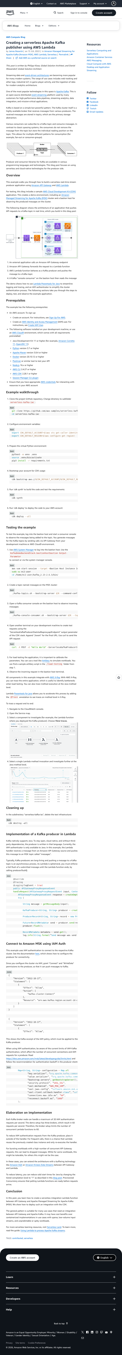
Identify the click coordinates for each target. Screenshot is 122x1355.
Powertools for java (23, 693)
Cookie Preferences (37, 1342)
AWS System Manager (23, 549)
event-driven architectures (37, 75)
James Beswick (16, 51)
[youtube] (106, 1332)
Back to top (59, 1323)
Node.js (16, 365)
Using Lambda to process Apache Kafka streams (43, 1230)
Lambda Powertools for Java (46, 283)
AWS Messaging (94, 60)
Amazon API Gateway (41, 185)
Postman (17, 361)
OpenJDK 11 (22, 344)
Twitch (92, 108)
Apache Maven (19, 352)
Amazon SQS (16, 1165)
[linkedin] (92, 1332)
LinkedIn (93, 105)
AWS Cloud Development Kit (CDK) (59, 191)
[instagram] (97, 1332)
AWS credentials (48, 382)
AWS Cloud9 (18, 332)
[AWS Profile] (113, 3)
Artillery (46, 660)
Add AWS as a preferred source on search (37, 58)
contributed (17, 1238)
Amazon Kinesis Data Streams (39, 1165)
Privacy (9, 1342)
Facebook (93, 101)
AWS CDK (17, 373)
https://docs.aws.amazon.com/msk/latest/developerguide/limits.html (38, 1058)
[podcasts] (111, 1332)
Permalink (63, 54)
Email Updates (96, 111)
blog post (57, 1177)
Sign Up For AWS (57, 317)
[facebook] (87, 1332)
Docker (16, 356)
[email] (82, 1338)
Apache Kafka (62, 91)
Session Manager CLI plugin (25, 377)
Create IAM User (35, 325)
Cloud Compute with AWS (99, 63)
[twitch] (101, 1332)
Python (16, 348)
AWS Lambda (62, 185)
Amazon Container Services (99, 57)
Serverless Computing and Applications (99, 52)
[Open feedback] (118, 677)
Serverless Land (54, 1227)
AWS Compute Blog (15, 37)
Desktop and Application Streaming (98, 69)
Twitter (92, 98)
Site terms (20, 1342)
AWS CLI (17, 369)
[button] (104, 13)
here (37, 953)
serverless (28, 1238)
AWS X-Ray (55, 677)
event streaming (39, 95)
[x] (82, 1332)
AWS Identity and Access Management (39, 321)
